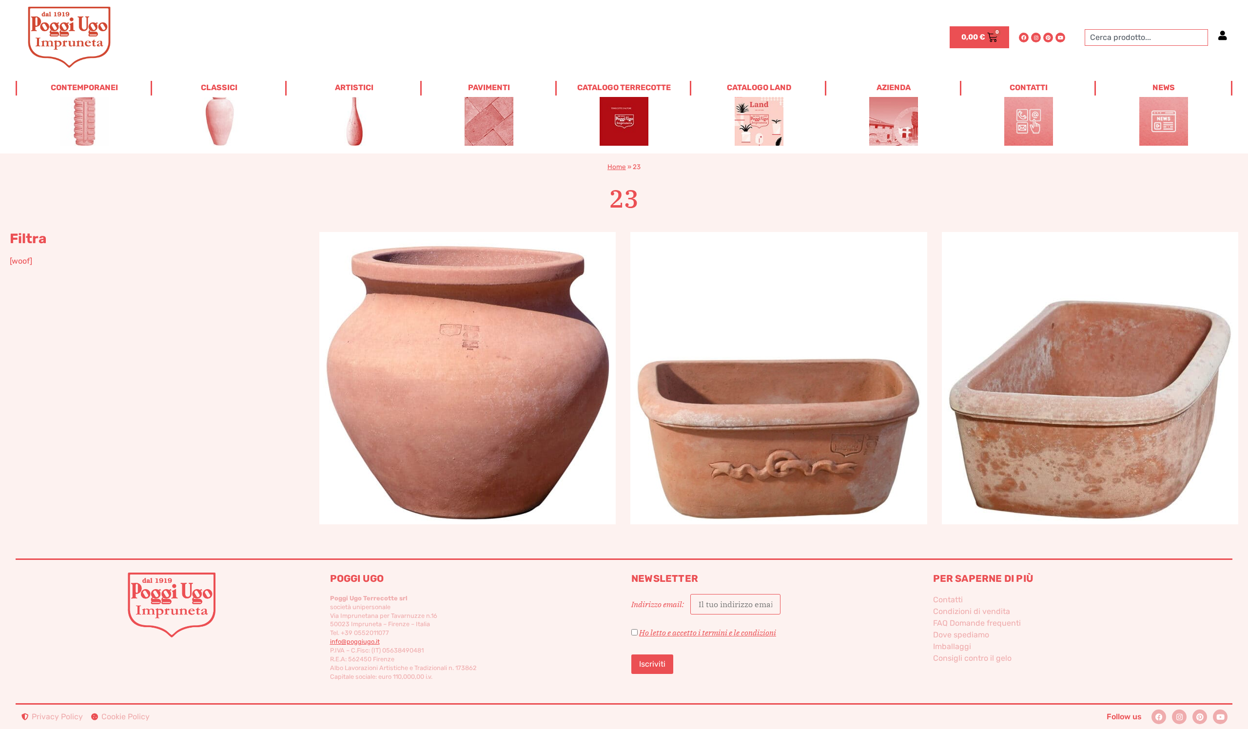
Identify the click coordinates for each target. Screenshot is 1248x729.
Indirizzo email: (658, 604)
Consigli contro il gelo (972, 658)
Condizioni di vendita (971, 611)
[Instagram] (1036, 37)
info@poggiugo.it (355, 641)
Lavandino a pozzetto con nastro (779, 361)
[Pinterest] (1048, 37)
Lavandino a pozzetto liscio (1090, 361)
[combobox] (1146, 37)
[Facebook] (1024, 37)
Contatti (948, 599)
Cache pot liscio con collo (467, 361)
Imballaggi (952, 646)
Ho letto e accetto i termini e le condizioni (707, 632)
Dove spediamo (961, 634)
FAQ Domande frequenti (977, 623)
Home (616, 167)
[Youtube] (1060, 37)
